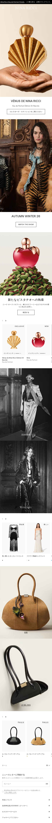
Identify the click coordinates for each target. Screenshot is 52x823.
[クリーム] (27, 560)
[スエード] (27, 756)
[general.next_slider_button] (5, 320)
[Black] (2, 560)
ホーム (4, 765)
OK (47, 783)
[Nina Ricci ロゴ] (26, 8)
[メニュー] (2, 6)
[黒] (28, 560)
